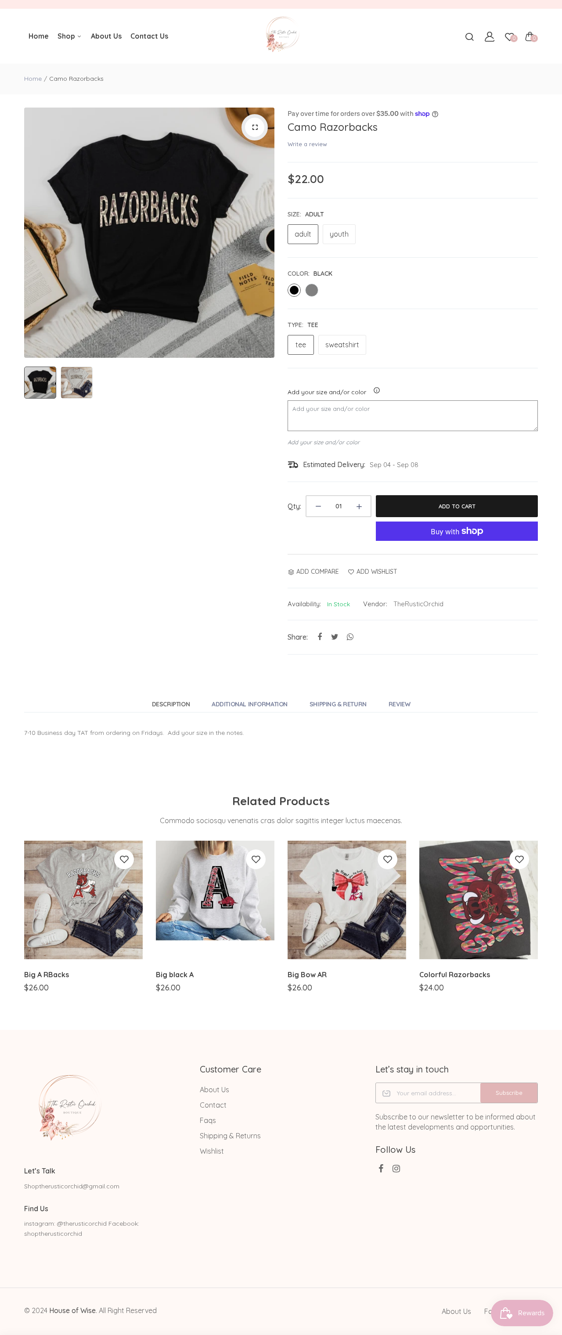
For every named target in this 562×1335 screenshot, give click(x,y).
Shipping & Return (338, 704)
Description (171, 704)
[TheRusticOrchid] (281, 36)
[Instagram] (396, 1168)
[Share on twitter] (334, 636)
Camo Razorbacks (333, 126)
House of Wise (72, 1310)
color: (310, 273)
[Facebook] (380, 1168)
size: (306, 214)
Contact (213, 1105)
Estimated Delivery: (334, 464)
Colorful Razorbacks (454, 974)
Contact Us (149, 36)
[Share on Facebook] (319, 636)
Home (39, 36)
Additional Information (250, 704)
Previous (33, 232)
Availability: (304, 604)
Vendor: (375, 604)
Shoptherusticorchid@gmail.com (71, 1186)
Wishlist (212, 1151)
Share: (298, 637)
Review (399, 704)
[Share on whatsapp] (350, 636)
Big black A (175, 974)
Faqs (208, 1120)
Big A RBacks (46, 974)
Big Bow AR (307, 974)
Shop (67, 36)
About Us (106, 36)
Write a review (307, 144)
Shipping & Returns (230, 1135)
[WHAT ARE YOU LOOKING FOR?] (469, 36)
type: (303, 325)
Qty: (294, 506)
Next (265, 232)
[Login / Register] (489, 36)
